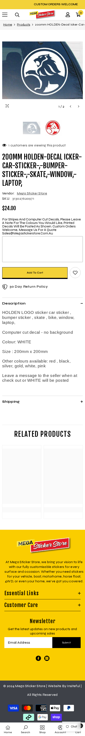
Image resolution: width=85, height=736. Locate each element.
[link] (21, 502)
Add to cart (35, 272)
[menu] (4, 14)
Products (23, 24)
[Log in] (67, 14)
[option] (42, 4)
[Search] (17, 15)
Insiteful (73, 686)
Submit (66, 642)
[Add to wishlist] (75, 272)
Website (54, 686)
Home (7, 24)
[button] (70, 106)
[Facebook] (38, 658)
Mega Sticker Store (32, 193)
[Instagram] (46, 658)
